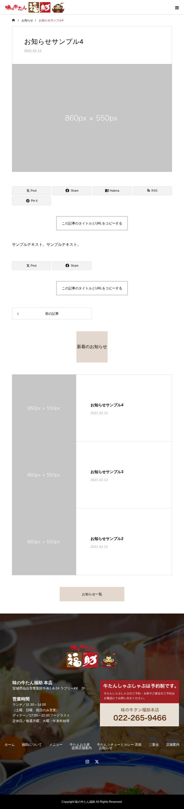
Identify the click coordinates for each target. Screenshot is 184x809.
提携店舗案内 (82, 748)
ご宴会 (154, 744)
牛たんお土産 (80, 744)
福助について (32, 744)
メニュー (56, 744)
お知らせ (105, 748)
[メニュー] (177, 7)
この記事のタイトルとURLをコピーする (92, 223)
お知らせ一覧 (92, 594)
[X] (96, 761)
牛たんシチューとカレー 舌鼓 (119, 744)
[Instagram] (87, 761)
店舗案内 (172, 744)
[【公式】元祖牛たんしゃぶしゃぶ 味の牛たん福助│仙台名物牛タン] (92, 656)
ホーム (10, 744)
